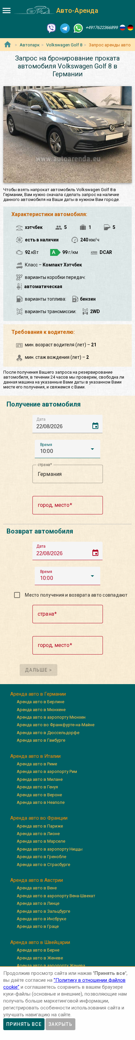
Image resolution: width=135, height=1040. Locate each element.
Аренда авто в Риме (37, 763)
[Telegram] (65, 27)
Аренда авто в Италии (35, 756)
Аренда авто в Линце (38, 903)
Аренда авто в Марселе (41, 841)
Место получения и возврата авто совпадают (76, 595)
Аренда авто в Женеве (40, 957)
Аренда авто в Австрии (36, 880)
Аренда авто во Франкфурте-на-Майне (55, 724)
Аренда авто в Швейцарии (40, 942)
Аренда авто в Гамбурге (41, 740)
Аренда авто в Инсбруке (41, 918)
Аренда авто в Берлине (40, 701)
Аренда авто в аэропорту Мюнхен (51, 717)
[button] (67, 449)
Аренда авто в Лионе (38, 833)
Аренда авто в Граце (38, 926)
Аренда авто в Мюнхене (41, 709)
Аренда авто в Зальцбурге (43, 911)
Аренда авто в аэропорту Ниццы (50, 849)
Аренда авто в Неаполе (41, 802)
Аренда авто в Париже (40, 826)
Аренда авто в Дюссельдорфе (48, 732)
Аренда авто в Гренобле (41, 856)
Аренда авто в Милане (40, 779)
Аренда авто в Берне (38, 950)
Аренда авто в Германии (38, 694)
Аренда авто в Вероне (39, 794)
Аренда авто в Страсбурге (43, 864)
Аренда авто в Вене (37, 887)
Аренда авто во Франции (39, 818)
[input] (69, 424)
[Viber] (51, 27)
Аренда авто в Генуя (37, 786)
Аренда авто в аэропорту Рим (47, 771)
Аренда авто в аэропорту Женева (51, 965)
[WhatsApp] (78, 27)
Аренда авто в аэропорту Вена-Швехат (56, 895)
